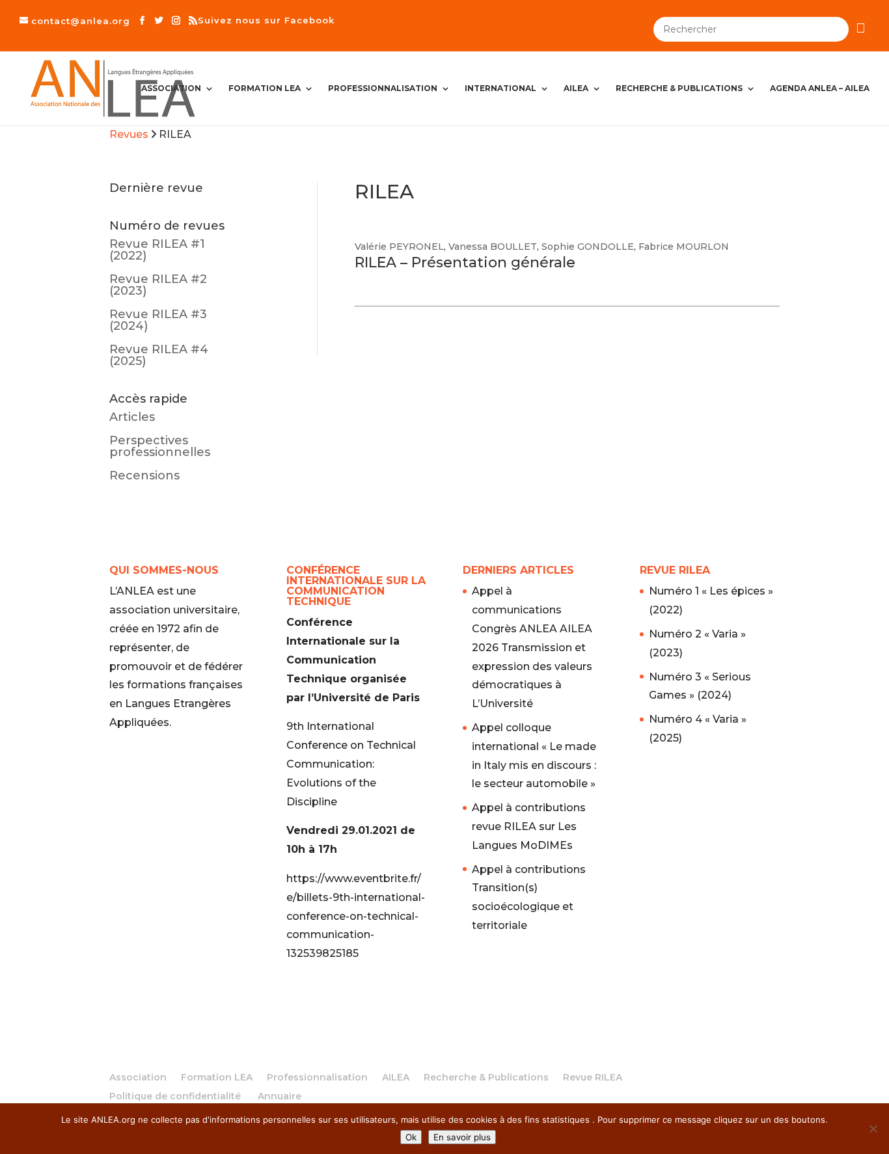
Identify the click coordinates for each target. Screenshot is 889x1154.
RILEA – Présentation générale (465, 262)
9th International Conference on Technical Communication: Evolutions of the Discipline (351, 763)
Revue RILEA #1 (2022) (157, 250)
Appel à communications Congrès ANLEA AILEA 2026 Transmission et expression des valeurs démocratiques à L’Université (532, 647)
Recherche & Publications (679, 88)
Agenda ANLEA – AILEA (819, 88)
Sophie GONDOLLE (587, 246)
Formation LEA (264, 88)
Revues (128, 134)
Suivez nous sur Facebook (266, 20)
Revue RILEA (592, 1077)
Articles (132, 417)
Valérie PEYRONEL (399, 246)
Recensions (144, 475)
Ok (411, 1137)
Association (171, 88)
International (500, 88)
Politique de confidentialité (175, 1096)
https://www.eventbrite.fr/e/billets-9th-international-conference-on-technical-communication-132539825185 (355, 915)
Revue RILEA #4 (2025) (158, 355)
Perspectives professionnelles (159, 446)
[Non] (872, 1128)
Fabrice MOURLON (683, 246)
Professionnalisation (382, 88)
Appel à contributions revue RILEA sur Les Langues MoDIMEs (529, 826)
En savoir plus (462, 1137)
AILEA (576, 88)
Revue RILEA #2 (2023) (158, 285)
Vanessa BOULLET (492, 246)
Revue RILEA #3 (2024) (158, 320)
